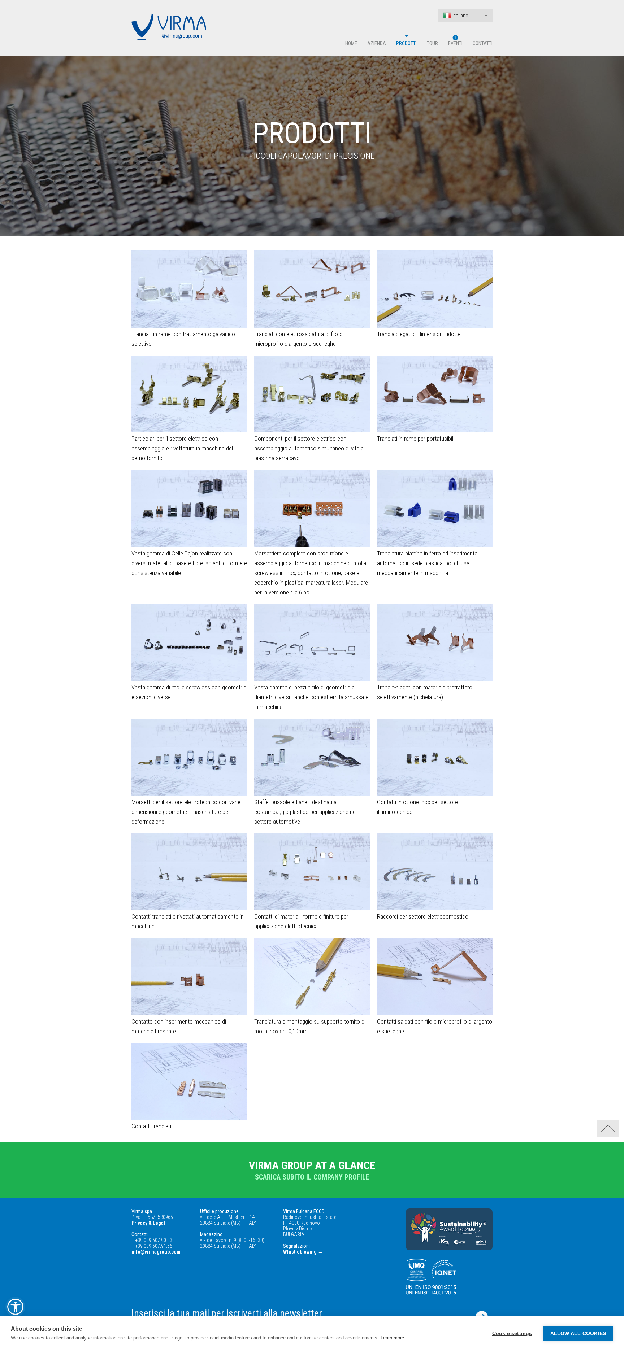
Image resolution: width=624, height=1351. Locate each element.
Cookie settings (512, 1333)
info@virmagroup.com (156, 1252)
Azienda (376, 43)
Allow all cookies (578, 1333)
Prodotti (406, 43)
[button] (15, 1307)
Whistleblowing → (303, 1252)
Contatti (483, 43)
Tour (432, 43)
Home (351, 43)
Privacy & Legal (148, 1223)
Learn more (392, 1338)
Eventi (455, 43)
